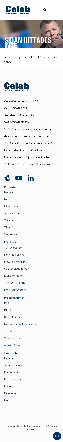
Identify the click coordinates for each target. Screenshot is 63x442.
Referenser (11, 393)
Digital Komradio (13, 317)
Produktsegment (15, 297)
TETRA (8, 331)
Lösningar (10, 242)
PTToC (8, 310)
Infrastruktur (11, 206)
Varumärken (11, 234)
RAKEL (8, 303)
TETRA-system (13, 247)
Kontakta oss (12, 372)
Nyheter (9, 358)
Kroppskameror (13, 275)
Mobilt (8, 199)
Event (7, 400)
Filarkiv (8, 386)
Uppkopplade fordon (16, 268)
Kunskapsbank (12, 379)
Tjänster (9, 220)
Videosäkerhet (13, 338)
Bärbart (8, 192)
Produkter (10, 187)
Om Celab (10, 353)
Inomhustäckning (14, 254)
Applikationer (12, 213)
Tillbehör (9, 227)
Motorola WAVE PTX (16, 261)
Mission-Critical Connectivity (21, 324)
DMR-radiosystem (15, 289)
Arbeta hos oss (13, 365)
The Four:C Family (14, 282)
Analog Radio (12, 345)
